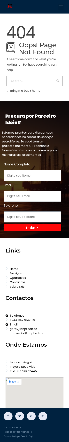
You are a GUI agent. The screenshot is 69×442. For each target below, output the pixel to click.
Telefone (11, 205)
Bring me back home (24, 91)
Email (8, 185)
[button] (61, 7)
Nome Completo (17, 164)
